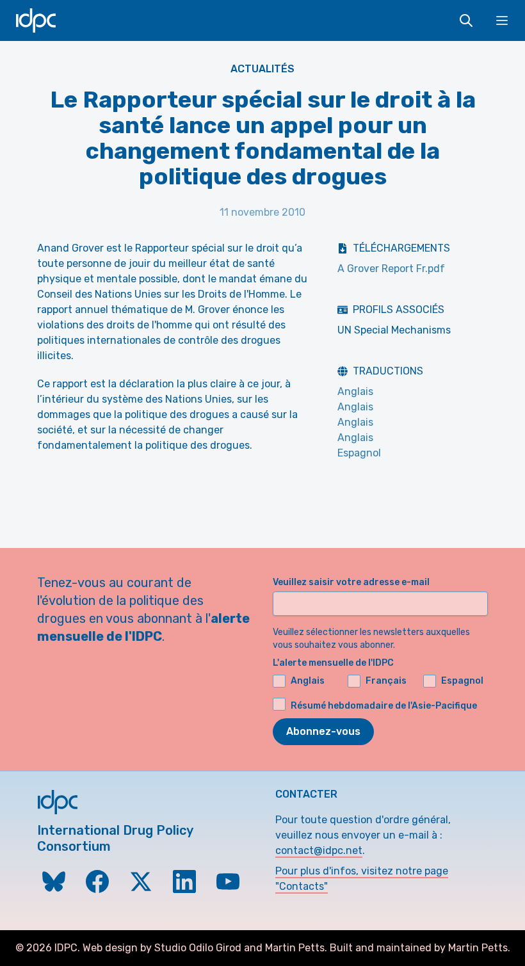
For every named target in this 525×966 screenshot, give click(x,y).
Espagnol (359, 453)
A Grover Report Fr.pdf (391, 268)
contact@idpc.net (318, 850)
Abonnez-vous (323, 731)
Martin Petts (295, 948)
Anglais (355, 391)
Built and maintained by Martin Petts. (420, 948)
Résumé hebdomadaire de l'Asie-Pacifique (384, 705)
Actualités (262, 69)
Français (386, 680)
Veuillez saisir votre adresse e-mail (351, 582)
